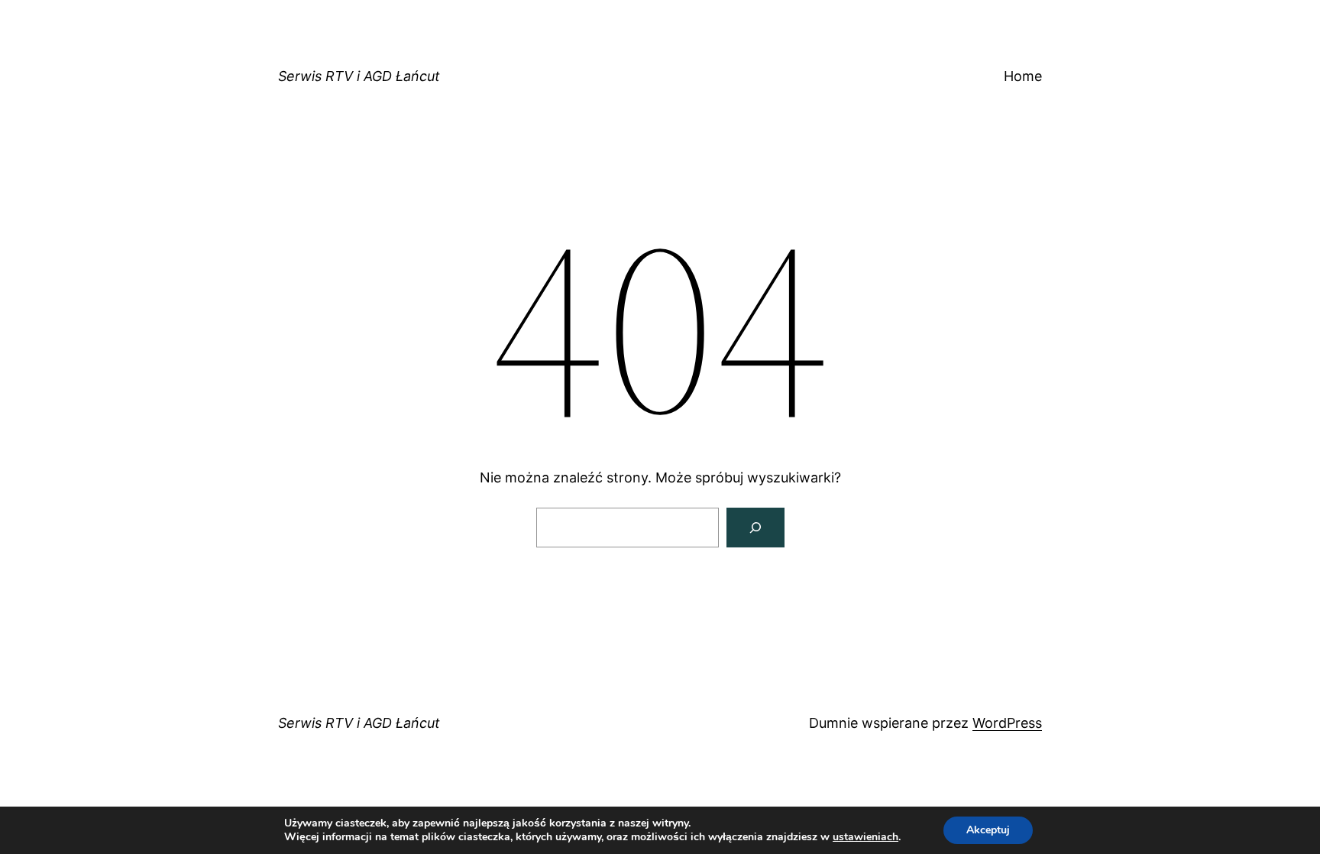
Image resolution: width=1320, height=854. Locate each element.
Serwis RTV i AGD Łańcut (359, 76)
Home (1023, 76)
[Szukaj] (755, 527)
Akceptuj (988, 830)
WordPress (1007, 723)
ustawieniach (865, 837)
